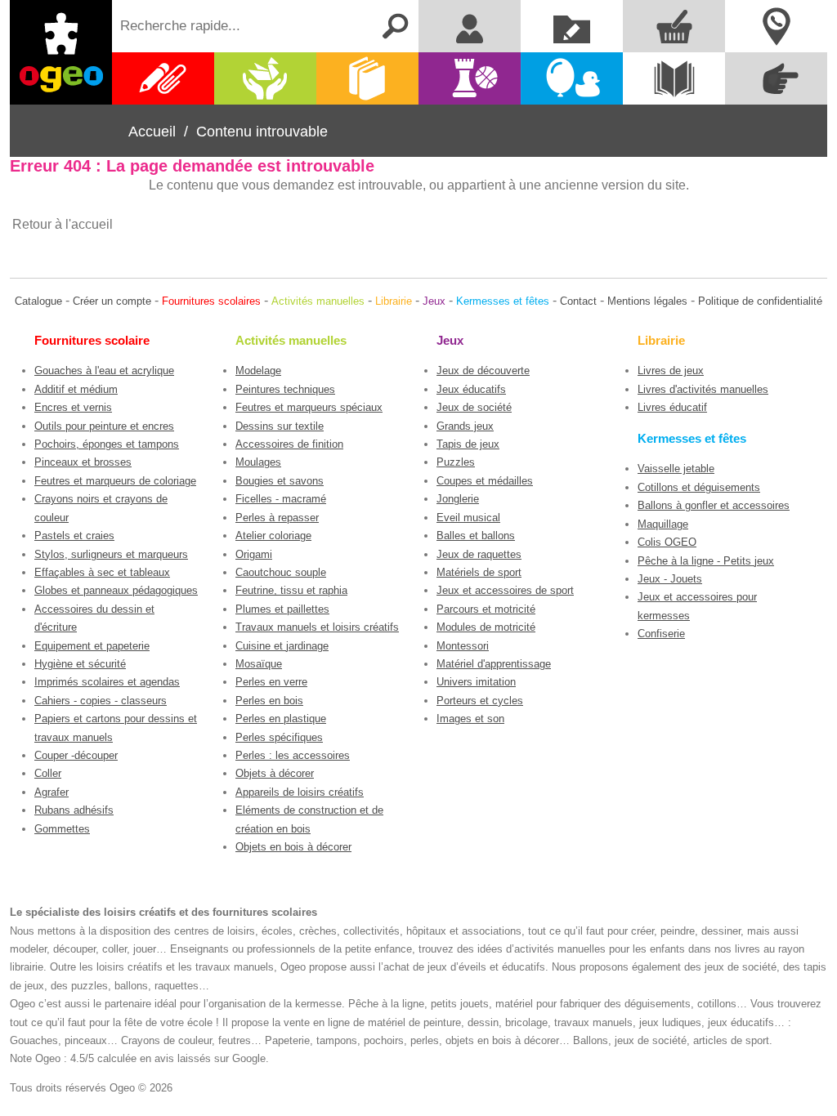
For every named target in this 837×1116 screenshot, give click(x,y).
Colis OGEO (667, 542)
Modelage (258, 370)
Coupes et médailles (484, 481)
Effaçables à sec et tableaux (102, 572)
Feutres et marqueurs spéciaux (309, 407)
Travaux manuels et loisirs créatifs (317, 627)
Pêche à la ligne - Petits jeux (706, 561)
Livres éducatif (672, 407)
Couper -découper (76, 755)
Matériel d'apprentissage (493, 664)
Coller (47, 773)
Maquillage (663, 524)
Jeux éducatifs (471, 389)
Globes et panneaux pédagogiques (116, 590)
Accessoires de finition (289, 444)
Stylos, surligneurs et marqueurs (111, 554)
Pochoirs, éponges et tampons (106, 444)
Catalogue (38, 301)
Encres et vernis (73, 407)
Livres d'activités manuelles (703, 389)
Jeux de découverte (483, 370)
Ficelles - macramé (280, 499)
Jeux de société (474, 407)
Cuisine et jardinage (282, 646)
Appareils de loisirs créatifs (299, 792)
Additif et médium (76, 389)
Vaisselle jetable (676, 468)
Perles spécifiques (279, 737)
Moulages (258, 462)
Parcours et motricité (485, 609)
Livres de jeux (671, 370)
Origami (253, 554)
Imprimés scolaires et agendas (107, 682)
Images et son (470, 718)
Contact (578, 301)
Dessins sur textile (279, 426)
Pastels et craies (74, 535)
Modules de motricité (485, 627)
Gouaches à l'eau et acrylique (104, 370)
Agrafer (51, 792)
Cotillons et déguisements (699, 487)
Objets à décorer (274, 773)
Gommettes (62, 829)
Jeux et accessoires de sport (505, 590)
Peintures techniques (285, 389)
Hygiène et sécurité (80, 664)
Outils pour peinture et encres (104, 426)
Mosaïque (258, 664)
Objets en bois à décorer (293, 847)
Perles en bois (269, 700)
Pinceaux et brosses (83, 462)
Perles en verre (271, 682)
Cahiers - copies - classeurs (100, 700)
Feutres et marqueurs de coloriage (115, 481)
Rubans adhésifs (74, 810)
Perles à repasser (277, 517)
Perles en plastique (280, 718)
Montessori (462, 646)
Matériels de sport (478, 572)
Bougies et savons (279, 481)
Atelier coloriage (273, 535)
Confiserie (661, 633)
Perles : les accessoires (292, 755)
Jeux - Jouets (670, 579)
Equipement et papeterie (92, 646)
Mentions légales (647, 301)
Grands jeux (465, 426)
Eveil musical (468, 517)
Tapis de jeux (467, 444)
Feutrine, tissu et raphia (291, 590)
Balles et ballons (475, 535)
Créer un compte (112, 301)
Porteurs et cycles (479, 700)
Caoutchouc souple (280, 572)
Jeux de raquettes (478, 554)
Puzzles (455, 462)
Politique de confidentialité (760, 301)
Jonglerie (457, 499)
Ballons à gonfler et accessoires (714, 505)
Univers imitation (476, 682)
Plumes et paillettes (282, 609)
